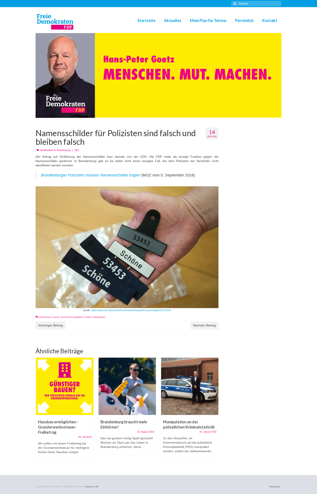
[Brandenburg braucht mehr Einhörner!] (127, 386)
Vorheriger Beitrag (50, 325)
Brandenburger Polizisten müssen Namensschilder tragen (90, 175)
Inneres (55, 317)
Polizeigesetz (98, 317)
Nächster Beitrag (204, 325)
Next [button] (214, 411)
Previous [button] (39, 411)
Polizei (88, 317)
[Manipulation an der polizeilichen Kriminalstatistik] (190, 386)
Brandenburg (64, 150)
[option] (64, 410)
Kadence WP (92, 486)
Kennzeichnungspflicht (72, 317)
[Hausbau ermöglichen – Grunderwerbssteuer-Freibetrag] (65, 386)
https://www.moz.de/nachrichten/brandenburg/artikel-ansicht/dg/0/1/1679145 (131, 310)
